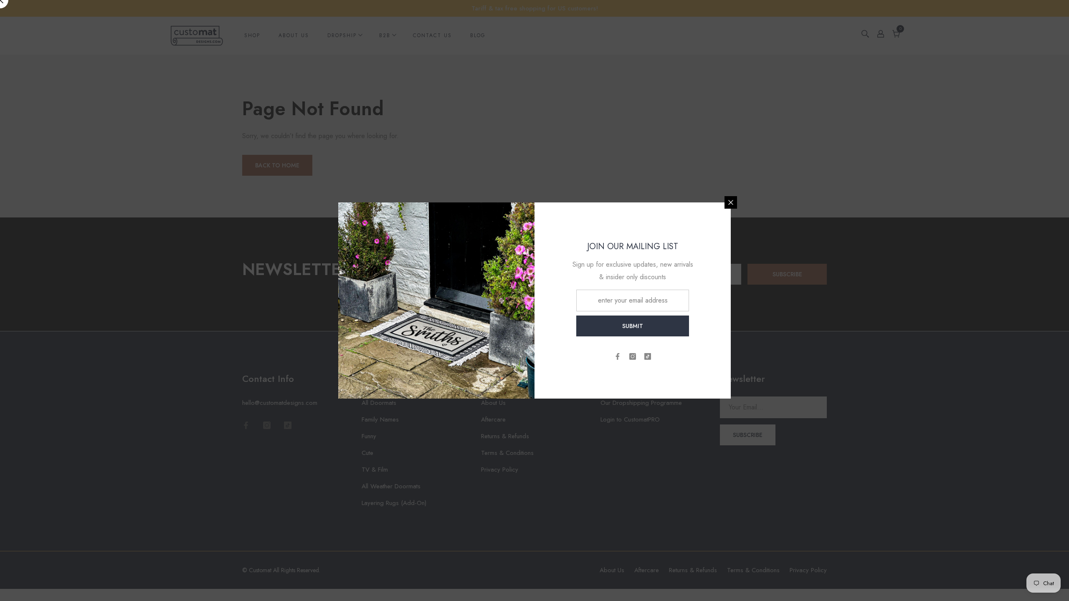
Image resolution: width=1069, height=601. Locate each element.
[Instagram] (632, 356)
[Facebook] (617, 356)
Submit (632, 326)
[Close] (730, 202)
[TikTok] (647, 356)
